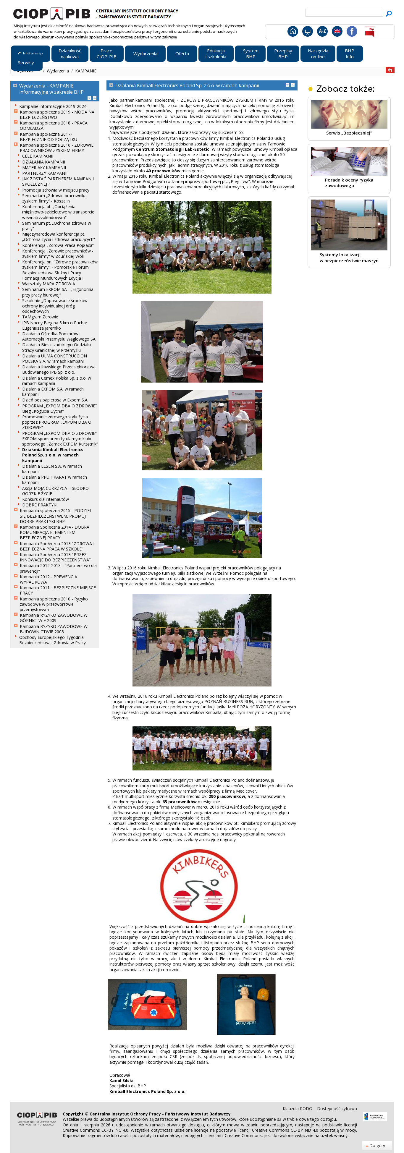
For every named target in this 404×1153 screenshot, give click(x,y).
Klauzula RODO (298, 1108)
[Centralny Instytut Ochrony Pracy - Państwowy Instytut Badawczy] (97, 13)
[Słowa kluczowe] (321, 32)
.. (40, 71)
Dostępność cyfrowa (337, 1108)
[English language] (337, 32)
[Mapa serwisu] (307, 32)
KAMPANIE (85, 71)
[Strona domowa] (292, 32)
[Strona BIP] (369, 32)
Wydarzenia (58, 71)
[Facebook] (351, 32)
